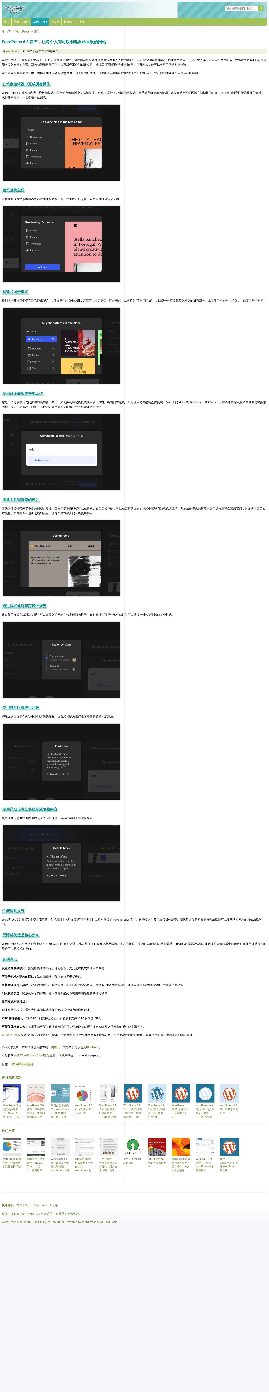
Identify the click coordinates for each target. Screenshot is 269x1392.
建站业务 (50, 1055)
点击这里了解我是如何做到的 (60, 1214)
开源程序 (69, 22)
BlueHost (92, 1047)
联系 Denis (40, 1205)
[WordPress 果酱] (16, 12)
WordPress (40, 22)
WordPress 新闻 (22, 1064)
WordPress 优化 (30, 1055)
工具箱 (53, 1205)
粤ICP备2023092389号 (49, 1222)
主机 (82, 22)
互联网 (55, 22)
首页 (7, 22)
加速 (26, 22)
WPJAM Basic (11, 1035)
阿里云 (55, 1047)
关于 (28, 1205)
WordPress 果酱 (12, 1222)
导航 (16, 22)
